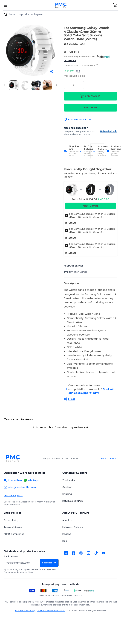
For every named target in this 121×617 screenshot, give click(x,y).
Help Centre (10, 495)
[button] (89, 399)
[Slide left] (5, 85)
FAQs (20, 495)
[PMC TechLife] (60, 5)
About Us (67, 520)
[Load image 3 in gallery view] (36, 85)
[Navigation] (5, 5)
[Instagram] (88, 553)
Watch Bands (79, 271)
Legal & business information (51, 610)
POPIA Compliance (14, 534)
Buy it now (90, 107)
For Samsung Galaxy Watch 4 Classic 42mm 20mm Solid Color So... (92, 215)
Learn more (70, 60)
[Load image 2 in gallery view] (25, 85)
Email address (11, 556)
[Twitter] (65, 553)
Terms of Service (13, 527)
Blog (64, 540)
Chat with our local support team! (91, 391)
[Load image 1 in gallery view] (13, 85)
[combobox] (60, 14)
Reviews (66, 534)
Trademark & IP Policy (25, 610)
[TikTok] (96, 553)
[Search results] (5, 14)
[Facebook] (73, 553)
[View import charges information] (97, 65)
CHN (78, 71)
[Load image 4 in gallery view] (47, 85)
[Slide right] (55, 85)
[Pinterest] (81, 553)
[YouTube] (103, 553)
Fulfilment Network (72, 527)
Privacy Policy (11, 520)
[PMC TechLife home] (12, 458)
